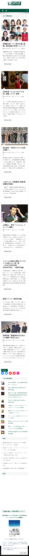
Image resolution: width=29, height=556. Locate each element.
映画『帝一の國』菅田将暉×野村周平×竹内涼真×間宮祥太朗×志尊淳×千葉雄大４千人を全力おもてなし (17, 395)
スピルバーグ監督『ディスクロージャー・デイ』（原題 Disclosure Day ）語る (15, 454)
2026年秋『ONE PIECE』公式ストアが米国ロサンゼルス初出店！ (15, 459)
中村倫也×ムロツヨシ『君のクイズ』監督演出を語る (15, 464)
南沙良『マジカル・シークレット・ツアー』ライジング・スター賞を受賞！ (15, 449)
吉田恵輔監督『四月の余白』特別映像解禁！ (14, 468)
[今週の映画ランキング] (14, 528)
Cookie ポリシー (10, 549)
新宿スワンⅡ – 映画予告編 (12, 299)
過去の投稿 (5, 370)
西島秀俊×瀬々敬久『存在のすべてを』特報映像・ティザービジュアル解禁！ (14, 443)
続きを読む (8, 64)
